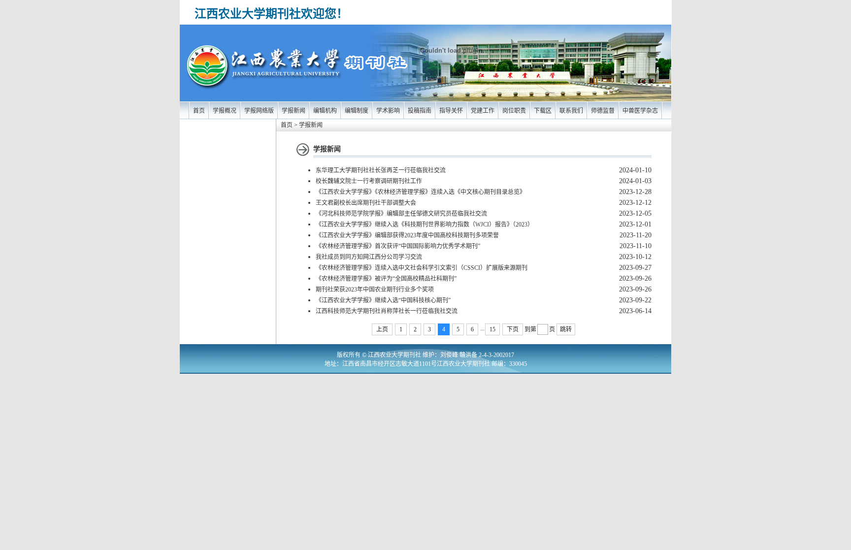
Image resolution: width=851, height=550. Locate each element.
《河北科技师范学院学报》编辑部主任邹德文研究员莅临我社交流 (401, 213)
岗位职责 (514, 110)
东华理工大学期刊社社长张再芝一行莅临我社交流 (381, 170)
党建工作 (482, 110)
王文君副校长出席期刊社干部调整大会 (366, 202)
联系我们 (571, 110)
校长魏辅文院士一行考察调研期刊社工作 (369, 181)
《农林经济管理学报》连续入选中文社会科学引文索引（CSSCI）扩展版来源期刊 (421, 267)
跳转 (566, 329)
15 (492, 329)
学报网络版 (259, 110)
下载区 (543, 110)
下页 (513, 329)
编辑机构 (325, 110)
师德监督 (603, 110)
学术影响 (388, 110)
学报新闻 (293, 110)
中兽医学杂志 (640, 110)
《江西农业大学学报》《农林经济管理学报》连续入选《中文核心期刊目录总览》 (420, 192)
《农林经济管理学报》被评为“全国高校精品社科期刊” (386, 278)
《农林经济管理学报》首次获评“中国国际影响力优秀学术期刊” (398, 246)
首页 (199, 110)
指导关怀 (451, 110)
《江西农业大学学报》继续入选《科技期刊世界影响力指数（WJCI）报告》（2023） (424, 224)
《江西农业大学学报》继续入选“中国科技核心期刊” (383, 300)
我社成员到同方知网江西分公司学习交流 (369, 257)
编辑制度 (356, 110)
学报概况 (224, 110)
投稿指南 (419, 110)
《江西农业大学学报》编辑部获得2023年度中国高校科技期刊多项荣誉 (407, 235)
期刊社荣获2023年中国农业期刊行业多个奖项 (375, 289)
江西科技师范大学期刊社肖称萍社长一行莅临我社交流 (387, 311)
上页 (382, 329)
